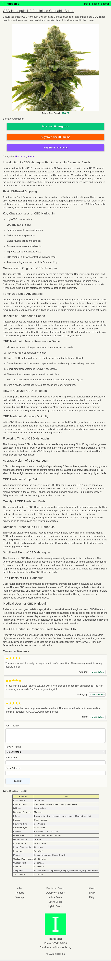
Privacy (91, 893)
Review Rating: (13, 747)
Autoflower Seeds (55, 893)
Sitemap (105, 4)
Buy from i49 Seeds (56, 147)
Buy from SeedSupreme (55, 137)
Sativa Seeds (55, 902)
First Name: (11, 757)
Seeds (95, 4)
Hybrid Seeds (55, 906)
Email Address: (13, 768)
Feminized (20, 156)
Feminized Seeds (55, 888)
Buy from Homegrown (55, 126)
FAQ (91, 897)
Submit (17, 781)
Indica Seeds (55, 897)
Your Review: (12, 725)
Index (87, 4)
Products (19, 893)
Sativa (30, 156)
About (91, 888)
